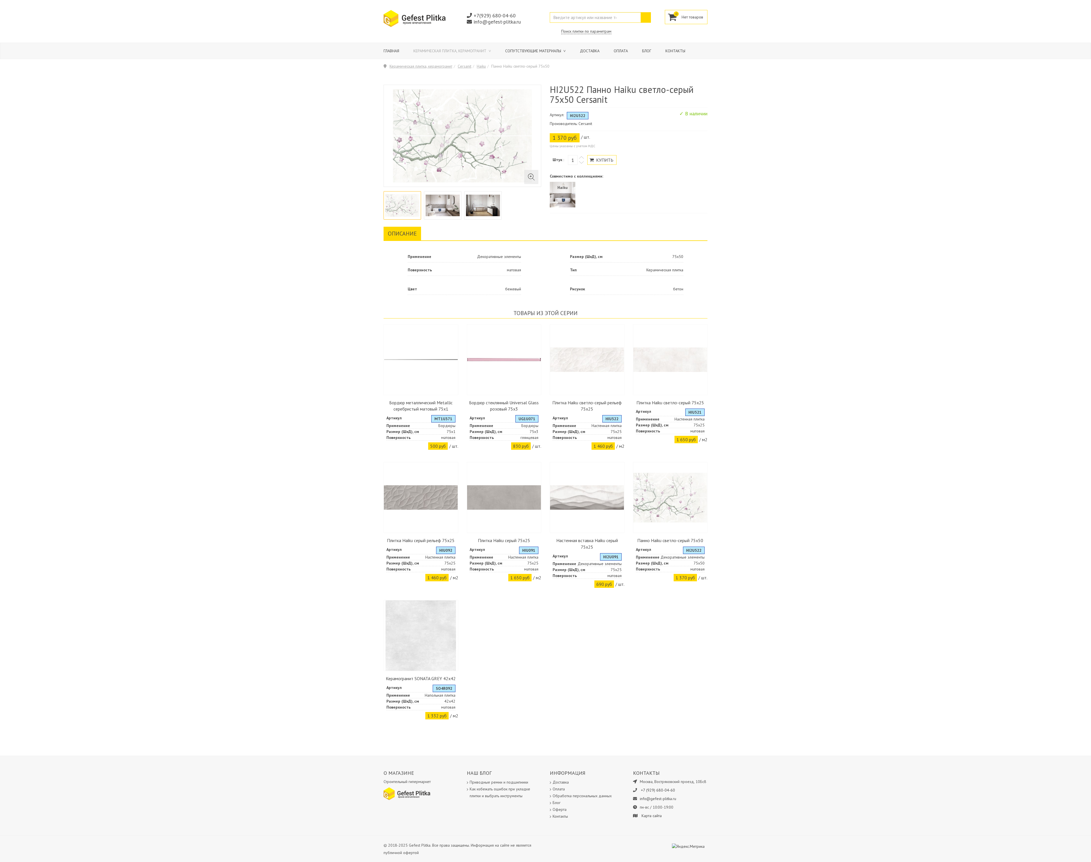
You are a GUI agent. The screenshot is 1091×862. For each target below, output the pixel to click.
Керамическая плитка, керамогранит (450, 50)
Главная (391, 50)
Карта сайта (652, 815)
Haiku (481, 66)
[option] (402, 205)
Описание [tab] (402, 233)
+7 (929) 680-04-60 (658, 790)
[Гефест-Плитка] (414, 18)
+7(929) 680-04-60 (495, 15)
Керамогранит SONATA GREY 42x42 (421, 678)
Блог (646, 50)
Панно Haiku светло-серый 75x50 (670, 540)
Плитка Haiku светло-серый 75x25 (670, 402)
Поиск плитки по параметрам (586, 31)
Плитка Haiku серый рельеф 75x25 (421, 540)
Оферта (560, 809)
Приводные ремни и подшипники (499, 782)
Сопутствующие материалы (533, 50)
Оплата (621, 50)
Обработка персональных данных (582, 795)
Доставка (589, 50)
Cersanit (464, 66)
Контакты (675, 50)
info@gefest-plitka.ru (497, 21)
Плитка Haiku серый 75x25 (504, 540)
